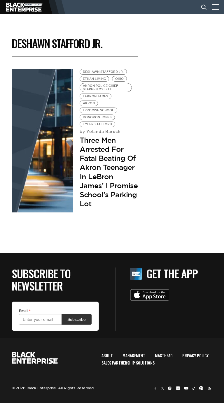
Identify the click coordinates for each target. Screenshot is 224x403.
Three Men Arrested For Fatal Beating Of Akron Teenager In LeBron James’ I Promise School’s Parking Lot (109, 171)
